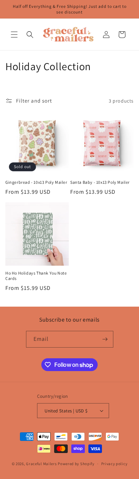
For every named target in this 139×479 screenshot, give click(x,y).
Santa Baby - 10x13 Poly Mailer (100, 182)
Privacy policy (114, 463)
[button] (14, 34)
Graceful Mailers (41, 463)
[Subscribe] (105, 339)
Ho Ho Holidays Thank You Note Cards (36, 275)
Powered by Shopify (76, 463)
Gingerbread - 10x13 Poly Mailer (36, 182)
